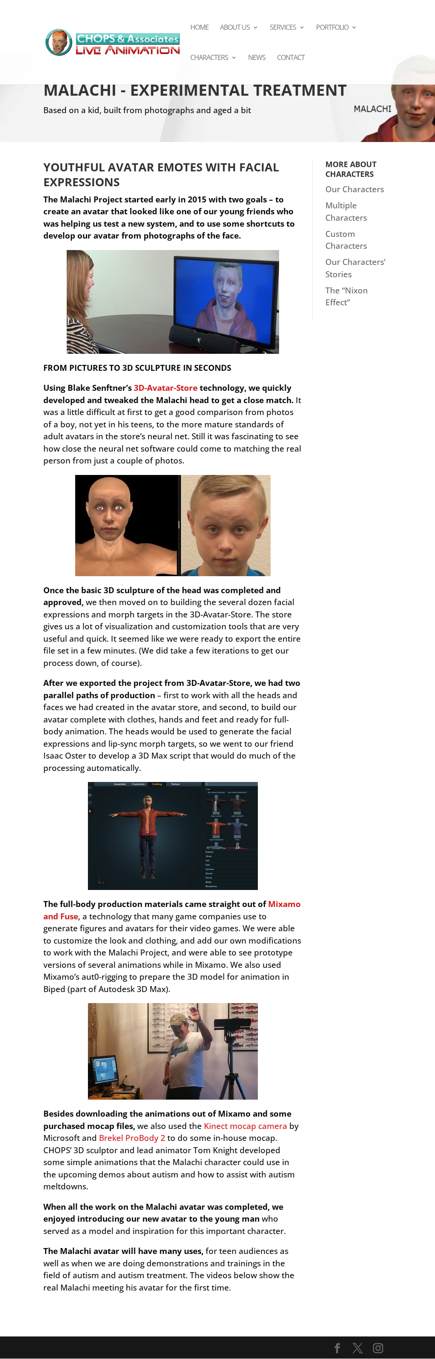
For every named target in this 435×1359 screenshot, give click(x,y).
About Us (235, 28)
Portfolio (332, 28)
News (257, 58)
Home (199, 28)
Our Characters (354, 189)
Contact (291, 58)
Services (283, 28)
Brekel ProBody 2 (132, 1137)
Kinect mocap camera (245, 1126)
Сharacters (209, 58)
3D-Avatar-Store (167, 387)
